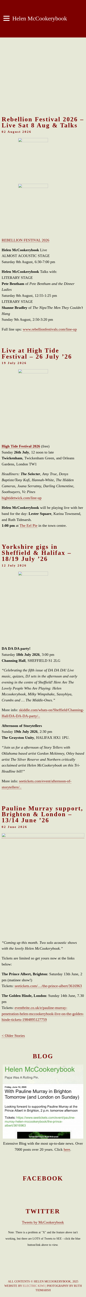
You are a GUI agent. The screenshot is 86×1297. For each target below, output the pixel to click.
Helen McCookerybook (39, 18)
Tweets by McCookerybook (43, 1222)
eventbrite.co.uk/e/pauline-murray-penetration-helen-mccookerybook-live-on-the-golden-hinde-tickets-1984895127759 (43, 1014)
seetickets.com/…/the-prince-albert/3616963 (48, 986)
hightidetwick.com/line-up (22, 498)
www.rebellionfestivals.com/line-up (50, 329)
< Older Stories (13, 1036)
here (67, 1149)
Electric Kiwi (34, 1285)
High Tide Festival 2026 (21, 446)
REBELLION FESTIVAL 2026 (25, 240)
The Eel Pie (28, 525)
